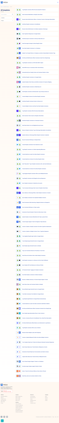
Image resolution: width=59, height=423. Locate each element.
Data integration (18, 409)
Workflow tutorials (33, 400)
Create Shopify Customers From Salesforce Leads (32, 144)
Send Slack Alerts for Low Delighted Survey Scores (32, 125)
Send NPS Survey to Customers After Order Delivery (33, 67)
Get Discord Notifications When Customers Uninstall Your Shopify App (36, 308)
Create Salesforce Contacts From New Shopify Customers (34, 168)
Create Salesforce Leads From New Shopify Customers (33, 154)
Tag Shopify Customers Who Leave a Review (31, 327)
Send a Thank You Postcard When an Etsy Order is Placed (34, 371)
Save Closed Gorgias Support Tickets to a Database (32, 361)
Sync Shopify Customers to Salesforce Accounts (32, 183)
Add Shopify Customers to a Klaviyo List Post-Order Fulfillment (35, 260)
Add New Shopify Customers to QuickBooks (31, 24)
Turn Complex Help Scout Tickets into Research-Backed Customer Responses (38, 342)
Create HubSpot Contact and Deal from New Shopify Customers (35, 106)
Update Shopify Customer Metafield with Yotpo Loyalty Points (35, 216)
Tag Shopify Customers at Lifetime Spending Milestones (33, 149)
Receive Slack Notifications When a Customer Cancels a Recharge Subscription (38, 19)
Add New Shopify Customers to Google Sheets (31, 77)
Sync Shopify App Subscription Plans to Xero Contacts (33, 313)
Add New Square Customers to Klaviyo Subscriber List (33, 38)
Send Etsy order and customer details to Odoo (31, 375)
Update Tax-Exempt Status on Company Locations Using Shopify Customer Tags (38, 53)
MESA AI (2, 397)
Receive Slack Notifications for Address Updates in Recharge (34, 28)
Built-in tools (3, 401)
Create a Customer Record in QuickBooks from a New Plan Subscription (36, 318)
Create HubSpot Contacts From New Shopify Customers (33, 96)
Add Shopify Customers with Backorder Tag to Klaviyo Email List (35, 91)
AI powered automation (19, 410)
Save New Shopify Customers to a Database (31, 48)
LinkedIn (7, 417)
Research (31, 401)
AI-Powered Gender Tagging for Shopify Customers (32, 269)
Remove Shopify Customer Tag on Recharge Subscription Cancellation (36, 130)
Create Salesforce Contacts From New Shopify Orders (33, 159)
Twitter (1, 417)
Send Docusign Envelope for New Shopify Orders (32, 43)
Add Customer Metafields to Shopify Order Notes (32, 14)
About (46, 396)
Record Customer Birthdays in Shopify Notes (31, 139)
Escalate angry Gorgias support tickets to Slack (32, 366)
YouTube (4, 417)
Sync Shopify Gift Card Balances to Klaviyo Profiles (32, 265)
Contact (46, 400)
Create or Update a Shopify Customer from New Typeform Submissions (36, 226)
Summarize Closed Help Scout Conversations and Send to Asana (35, 351)
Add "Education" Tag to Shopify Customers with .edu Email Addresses (36, 163)
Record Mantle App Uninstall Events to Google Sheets (33, 289)
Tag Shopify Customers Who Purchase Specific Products (33, 9)
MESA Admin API (32, 397)
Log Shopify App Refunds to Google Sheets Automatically (34, 298)
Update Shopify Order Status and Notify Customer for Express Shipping (36, 81)
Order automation (18, 403)
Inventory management (19, 405)
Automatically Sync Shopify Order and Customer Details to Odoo (35, 72)
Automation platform (4, 396)
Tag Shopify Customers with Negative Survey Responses (34, 178)
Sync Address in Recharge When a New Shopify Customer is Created (36, 192)
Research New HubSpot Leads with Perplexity (31, 332)
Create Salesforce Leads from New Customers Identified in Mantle (36, 303)
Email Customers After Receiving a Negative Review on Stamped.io (36, 202)
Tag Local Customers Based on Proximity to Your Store (33, 250)
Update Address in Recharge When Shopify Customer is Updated (35, 134)
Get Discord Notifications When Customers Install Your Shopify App (36, 57)
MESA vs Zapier (18, 397)
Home (1, 6)
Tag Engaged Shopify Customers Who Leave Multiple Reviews (35, 173)
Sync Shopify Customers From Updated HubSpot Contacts (34, 197)
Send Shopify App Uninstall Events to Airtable (31, 245)
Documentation (32, 396)
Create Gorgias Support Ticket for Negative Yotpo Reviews (34, 221)
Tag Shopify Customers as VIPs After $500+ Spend (32, 62)
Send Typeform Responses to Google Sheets (31, 33)
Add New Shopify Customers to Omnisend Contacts (32, 120)
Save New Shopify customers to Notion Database (32, 274)
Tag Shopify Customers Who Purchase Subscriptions (33, 110)
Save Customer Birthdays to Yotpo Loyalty (31, 207)
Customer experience (19, 406)
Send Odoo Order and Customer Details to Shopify (32, 284)
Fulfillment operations (19, 407)
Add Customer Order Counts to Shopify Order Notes (33, 115)
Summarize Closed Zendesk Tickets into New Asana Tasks (34, 212)
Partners (46, 397)
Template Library (6, 6)
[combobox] (7, 14)
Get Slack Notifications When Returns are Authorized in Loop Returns (36, 322)
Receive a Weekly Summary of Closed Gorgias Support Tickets (35, 279)
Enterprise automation (19, 411)
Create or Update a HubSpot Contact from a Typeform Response (35, 231)
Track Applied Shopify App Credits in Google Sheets (33, 236)
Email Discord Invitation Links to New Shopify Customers (33, 255)
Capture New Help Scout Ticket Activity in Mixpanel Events (34, 356)
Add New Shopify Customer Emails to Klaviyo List (32, 101)
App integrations (3, 400)
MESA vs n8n (18, 400)
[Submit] (12, 14)
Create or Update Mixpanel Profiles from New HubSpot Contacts (35, 337)
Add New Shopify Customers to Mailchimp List (31, 86)
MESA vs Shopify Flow (19, 396)
